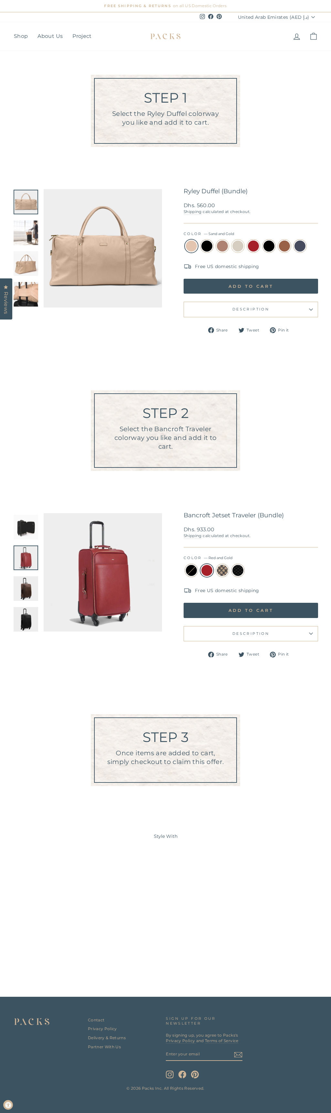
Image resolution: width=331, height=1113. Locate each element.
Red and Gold (253, 246)
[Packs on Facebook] (182, 1074)
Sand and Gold (191, 246)
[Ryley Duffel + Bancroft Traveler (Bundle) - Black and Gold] (27, 958)
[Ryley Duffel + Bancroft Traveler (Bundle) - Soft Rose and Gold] (35, 958)
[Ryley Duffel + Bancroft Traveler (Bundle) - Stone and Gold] (44, 958)
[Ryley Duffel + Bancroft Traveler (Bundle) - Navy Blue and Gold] (79, 958)
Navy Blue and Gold (300, 246)
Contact (96, 1019)
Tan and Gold (284, 246)
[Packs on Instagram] (170, 1074)
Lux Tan (222, 570)
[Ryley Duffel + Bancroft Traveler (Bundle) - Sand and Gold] (18, 958)
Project (81, 36)
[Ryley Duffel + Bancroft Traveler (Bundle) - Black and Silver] (62, 958)
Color (209, 233)
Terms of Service (222, 1040)
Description (250, 309)
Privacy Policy (102, 1028)
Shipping (193, 211)
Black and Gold (206, 246)
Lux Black (237, 570)
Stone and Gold (237, 246)
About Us (50, 36)
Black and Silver (268, 246)
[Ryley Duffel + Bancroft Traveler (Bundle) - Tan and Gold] (70, 958)
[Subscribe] (238, 1055)
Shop (21, 36)
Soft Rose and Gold (222, 246)
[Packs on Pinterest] (195, 1074)
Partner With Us (104, 1046)
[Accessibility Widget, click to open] (8, 1105)
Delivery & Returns (107, 1037)
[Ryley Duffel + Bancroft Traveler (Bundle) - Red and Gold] (53, 958)
